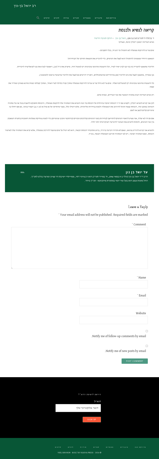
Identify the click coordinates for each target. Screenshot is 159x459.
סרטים (58, 447)
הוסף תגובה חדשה (103, 38)
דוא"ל (97, 401)
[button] (38, 18)
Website (141, 313)
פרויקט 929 (140, 447)
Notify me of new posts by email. (125, 351)
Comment (139, 224)
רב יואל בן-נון (25, 6)
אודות (83, 447)
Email (141, 295)
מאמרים (110, 447)
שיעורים (124, 447)
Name (141, 277)
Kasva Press (87, 453)
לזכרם (71, 447)
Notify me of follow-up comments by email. (118, 336)
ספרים (96, 447)
